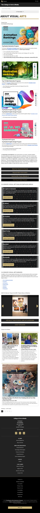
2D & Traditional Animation (8, 280)
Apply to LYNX (20, 468)
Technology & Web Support (20, 449)
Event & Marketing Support (20, 456)
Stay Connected (20, 442)
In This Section (19, 11)
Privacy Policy (20, 485)
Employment (20, 494)
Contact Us (20, 479)
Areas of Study (7, 8)
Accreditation (20, 492)
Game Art (4, 285)
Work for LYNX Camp (20, 470)
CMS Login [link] (20, 507)
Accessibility (20, 490)
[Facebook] (16, 434)
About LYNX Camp (20, 466)
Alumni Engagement (20, 440)
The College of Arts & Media (10, 4)
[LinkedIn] (24, 434)
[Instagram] (20, 434)
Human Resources (20, 447)
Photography (5, 288)
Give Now (20, 496)
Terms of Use (20, 488)
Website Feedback (20, 481)
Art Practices (5, 283)
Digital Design (5, 284)
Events (20, 461)
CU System (20, 483)
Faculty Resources (20, 454)
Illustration (9, 82)
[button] (38, 296)
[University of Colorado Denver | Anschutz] (4, 1)
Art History (5, 281)
